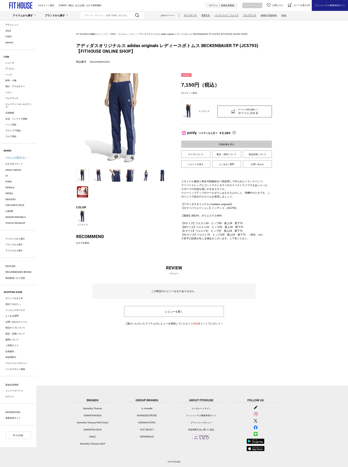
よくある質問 (11, 316)
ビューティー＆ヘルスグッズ (18, 105)
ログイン (213, 5)
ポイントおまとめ (14, 298)
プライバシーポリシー (16, 363)
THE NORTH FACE (14, 205)
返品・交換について (15, 333)
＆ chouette (146, 408)
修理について (11, 339)
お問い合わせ (257, 164)
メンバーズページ (252, 5)
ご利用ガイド (11, 345)
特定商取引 (10, 357)
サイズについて (195, 154)
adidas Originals (269, 15)
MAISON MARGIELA (15, 217)
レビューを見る (195, 164)
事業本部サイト (13, 418)
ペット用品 (10, 124)
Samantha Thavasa (92, 408)
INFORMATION (12, 412)
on (6, 175)
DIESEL (9, 193)
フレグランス (249, 15)
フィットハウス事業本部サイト (330, 5)
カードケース (190, 15)
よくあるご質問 (226, 164)
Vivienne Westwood (15, 223)
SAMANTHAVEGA (93, 415)
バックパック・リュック (227, 15)
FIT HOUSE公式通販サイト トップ (91, 34)
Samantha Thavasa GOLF (92, 444)
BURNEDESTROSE (147, 415)
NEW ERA (10, 199)
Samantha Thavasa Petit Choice (92, 422)
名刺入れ (205, 15)
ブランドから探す (55, 15)
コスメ (8, 92)
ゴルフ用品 (10, 136)
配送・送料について (226, 154)
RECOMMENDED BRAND (18, 272)
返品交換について (257, 154)
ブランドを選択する (15, 157)
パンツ (132, 34)
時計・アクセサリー (15, 86)
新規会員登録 (227, 5)
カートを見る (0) (302, 5)
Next (171, 119)
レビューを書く (174, 311)
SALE (8, 31)
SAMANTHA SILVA (92, 429)
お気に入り (277, 5)
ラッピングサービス (15, 310)
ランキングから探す (15, 238)
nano (283, 15)
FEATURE (10, 266)
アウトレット (11, 25)
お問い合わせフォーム (16, 322)
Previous (73, 119)
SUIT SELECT (147, 429)
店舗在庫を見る (226, 144)
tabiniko (9, 42)
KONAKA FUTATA (147, 422)
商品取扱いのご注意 (15, 278)
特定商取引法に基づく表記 (201, 429)
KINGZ (92, 436)
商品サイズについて (15, 327)
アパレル (9, 68)
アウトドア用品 (13, 130)
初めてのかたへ (13, 304)
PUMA (8, 181)
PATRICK (9, 187)
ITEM (112, 34)
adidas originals (13, 170)
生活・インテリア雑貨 (16, 119)
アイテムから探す (23, 15)
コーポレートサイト (201, 408)
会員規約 (9, 351)
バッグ (8, 74)
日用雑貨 (9, 113)
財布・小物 (10, 80)
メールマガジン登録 (15, 369)
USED (8, 36)
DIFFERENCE (147, 436)
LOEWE (9, 211)
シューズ (9, 63)
